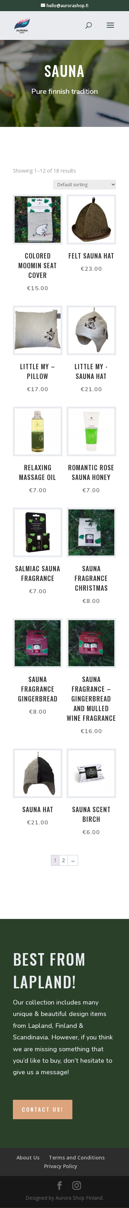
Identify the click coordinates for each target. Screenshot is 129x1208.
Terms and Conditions (77, 1157)
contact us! (42, 1109)
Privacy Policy (60, 1166)
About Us (27, 1157)
